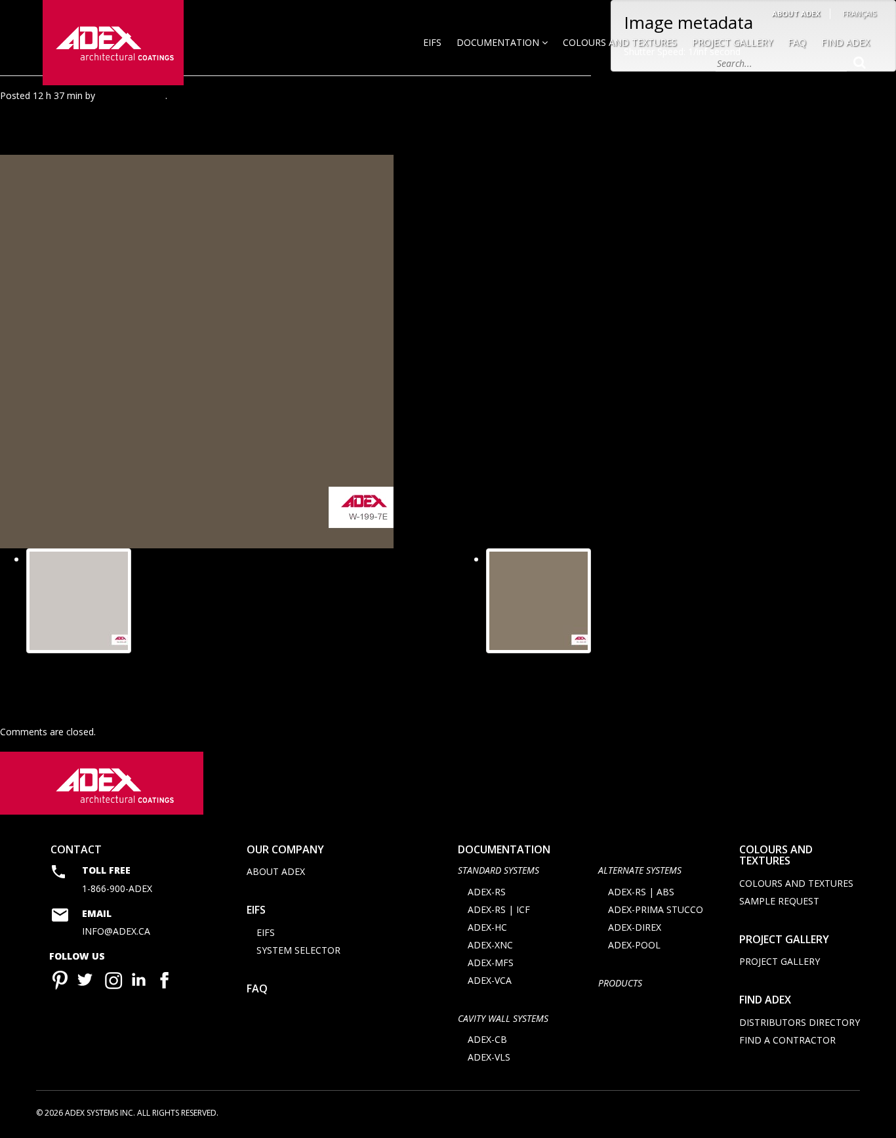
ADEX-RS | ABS (641, 891)
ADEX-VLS (489, 1057)
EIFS (432, 42)
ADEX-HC (487, 927)
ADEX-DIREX (634, 927)
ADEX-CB (487, 1039)
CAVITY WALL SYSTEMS (503, 1018)
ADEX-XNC (490, 945)
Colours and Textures (620, 42)
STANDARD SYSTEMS (498, 870)
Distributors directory (799, 1022)
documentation (504, 849)
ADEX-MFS (491, 962)
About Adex (796, 13)
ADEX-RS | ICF (499, 909)
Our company (285, 849)
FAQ (797, 42)
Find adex (765, 999)
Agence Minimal (131, 95)
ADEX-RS (487, 891)
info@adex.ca (116, 931)
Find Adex (845, 42)
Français (859, 13)
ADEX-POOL (634, 945)
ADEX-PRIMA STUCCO (655, 909)
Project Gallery (732, 42)
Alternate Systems (640, 870)
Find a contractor (787, 1040)
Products (620, 983)
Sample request (779, 901)
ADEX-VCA (490, 980)
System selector (298, 950)
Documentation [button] (499, 42)
